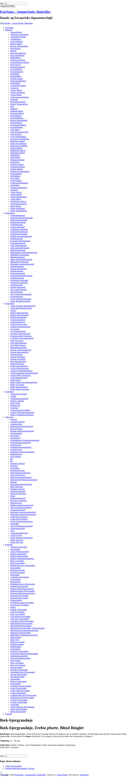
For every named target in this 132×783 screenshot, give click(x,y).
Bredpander (10, 213)
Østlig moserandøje (18, 711)
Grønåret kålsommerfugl (20, 327)
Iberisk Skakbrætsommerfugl (22, 589)
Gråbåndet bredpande (19, 229)
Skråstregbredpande (18, 269)
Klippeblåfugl (16, 116)
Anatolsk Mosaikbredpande (21, 218)
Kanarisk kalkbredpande (20, 241)
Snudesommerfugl (17, 510)
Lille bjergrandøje (17, 612)
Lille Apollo (15, 403)
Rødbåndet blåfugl (17, 150)
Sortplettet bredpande (19, 283)
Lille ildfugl (15, 130)
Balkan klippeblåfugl (18, 120)
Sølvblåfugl (15, 185)
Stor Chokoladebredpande (21, 294)
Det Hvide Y (15, 438)
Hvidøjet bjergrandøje (19, 586)
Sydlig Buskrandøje (18, 688)
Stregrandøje (15, 684)
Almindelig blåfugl (18, 37)
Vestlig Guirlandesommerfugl (22, 412)
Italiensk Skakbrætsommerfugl (22, 593)
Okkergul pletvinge (18, 494)
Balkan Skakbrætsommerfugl (22, 558)
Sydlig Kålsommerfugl (19, 368)
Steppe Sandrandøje (18, 681)
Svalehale (14, 408)
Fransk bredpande (17, 227)
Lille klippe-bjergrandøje (20, 616)
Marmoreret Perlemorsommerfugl (23, 480)
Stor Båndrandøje (17, 677)
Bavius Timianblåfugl (19, 46)
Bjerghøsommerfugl (18, 317)
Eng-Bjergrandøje (17, 572)
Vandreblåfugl (16, 194)
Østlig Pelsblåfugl (17, 208)
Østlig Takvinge (16, 540)
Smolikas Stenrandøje (19, 670)
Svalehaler (9, 392)
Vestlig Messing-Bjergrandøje (22, 707)
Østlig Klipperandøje (18, 709)
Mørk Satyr (15, 640)
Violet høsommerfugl (18, 378)
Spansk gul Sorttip (17, 359)
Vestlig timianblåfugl (18, 197)
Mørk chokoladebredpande (21, 259)
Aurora (13, 310)
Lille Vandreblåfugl (18, 137)
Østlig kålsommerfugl (19, 387)
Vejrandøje (14, 705)
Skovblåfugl (15, 157)
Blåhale (13, 51)
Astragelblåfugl (16, 41)
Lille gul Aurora (16, 341)
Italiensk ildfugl (16, 111)
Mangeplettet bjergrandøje (21, 626)
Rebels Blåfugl (16, 148)
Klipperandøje (16, 600)
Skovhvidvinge (16, 354)
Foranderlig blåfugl (18, 85)
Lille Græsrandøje (17, 614)
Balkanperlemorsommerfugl (21, 426)
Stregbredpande (16, 296)
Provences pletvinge (18, 501)
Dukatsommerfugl (17, 67)
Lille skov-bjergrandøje (19, 619)
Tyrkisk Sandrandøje (18, 702)
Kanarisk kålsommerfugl (20, 334)
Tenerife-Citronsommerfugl (21, 371)
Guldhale (14, 99)
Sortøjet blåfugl (16, 169)
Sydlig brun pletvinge (19, 517)
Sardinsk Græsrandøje (19, 651)
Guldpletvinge (16, 449)
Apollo (13, 396)
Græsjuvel (14, 88)
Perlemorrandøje (17, 644)
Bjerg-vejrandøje (17, 561)
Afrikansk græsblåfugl (19, 34)
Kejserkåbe (14, 468)
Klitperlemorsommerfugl (20, 473)
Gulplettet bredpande (18, 234)
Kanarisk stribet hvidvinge (21, 336)
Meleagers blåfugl (17, 141)
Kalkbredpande (16, 239)
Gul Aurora (15, 329)
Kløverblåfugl (16, 123)
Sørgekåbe (14, 524)
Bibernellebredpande (18, 220)
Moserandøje (15, 637)
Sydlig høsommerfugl (19, 366)
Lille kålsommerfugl (18, 343)
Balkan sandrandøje (18, 554)
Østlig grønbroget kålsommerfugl (23, 382)
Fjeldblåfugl (15, 83)
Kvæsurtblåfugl (16, 127)
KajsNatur (9, 28)
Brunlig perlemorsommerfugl (22, 431)
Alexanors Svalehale (18, 394)
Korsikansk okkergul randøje (22, 603)
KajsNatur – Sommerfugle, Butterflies (25, 11)
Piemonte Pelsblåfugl (18, 146)
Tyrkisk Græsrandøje (18, 700)
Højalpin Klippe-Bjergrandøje (22, 591)
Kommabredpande (17, 243)
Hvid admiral (15, 456)
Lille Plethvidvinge (18, 345)
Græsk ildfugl (16, 95)
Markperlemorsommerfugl (21, 477)
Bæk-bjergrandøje (17, 570)
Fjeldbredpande (16, 225)
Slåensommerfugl (17, 160)
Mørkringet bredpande (19, 262)
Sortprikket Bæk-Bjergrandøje (22, 672)
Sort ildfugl (14, 162)
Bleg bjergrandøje (17, 563)
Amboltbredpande (17, 215)
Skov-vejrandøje (17, 663)
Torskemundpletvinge (19, 533)
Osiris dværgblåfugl (18, 143)
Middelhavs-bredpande (19, 255)
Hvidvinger (9, 303)
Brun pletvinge (16, 429)
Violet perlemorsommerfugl (21, 538)
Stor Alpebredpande (18, 290)
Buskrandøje (15, 568)
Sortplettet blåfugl (17, 167)
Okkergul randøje (17, 642)
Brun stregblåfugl (17, 55)
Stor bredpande (16, 292)
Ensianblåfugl (16, 76)
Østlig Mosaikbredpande (20, 301)
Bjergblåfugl (15, 48)
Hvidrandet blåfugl (18, 102)
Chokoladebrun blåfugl (19, 62)
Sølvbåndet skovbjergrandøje (22, 698)
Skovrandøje (15, 660)
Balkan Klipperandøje (19, 556)
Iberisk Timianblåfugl (19, 104)
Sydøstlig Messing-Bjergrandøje (23, 695)
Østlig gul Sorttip (17, 385)
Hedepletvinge (16, 454)
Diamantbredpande (18, 222)
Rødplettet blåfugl (17, 153)
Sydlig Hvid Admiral (18, 519)
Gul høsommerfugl (18, 331)
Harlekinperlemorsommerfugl (22, 452)
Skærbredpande (16, 271)
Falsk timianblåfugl (18, 81)
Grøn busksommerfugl (19, 97)
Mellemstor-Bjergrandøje (20, 633)
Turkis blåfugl (16, 192)
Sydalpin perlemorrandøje (20, 686)
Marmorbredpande (17, 250)
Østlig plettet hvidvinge (19, 389)
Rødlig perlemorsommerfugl (21, 505)
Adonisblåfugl (16, 32)
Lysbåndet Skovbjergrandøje (22, 621)
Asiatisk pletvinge (17, 422)
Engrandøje (15, 575)
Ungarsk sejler (16, 535)
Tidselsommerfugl (17, 528)
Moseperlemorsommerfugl (21, 484)
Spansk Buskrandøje (18, 674)
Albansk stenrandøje (18, 547)
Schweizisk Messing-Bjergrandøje (24, 654)
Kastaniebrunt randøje (19, 598)
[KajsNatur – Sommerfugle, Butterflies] (16, 23)
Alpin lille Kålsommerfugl (21, 308)
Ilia (11, 459)
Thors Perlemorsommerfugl (21, 526)
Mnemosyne (15, 405)
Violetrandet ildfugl (18, 201)
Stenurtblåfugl (16, 174)
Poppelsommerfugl (18, 498)
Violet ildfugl (15, 199)
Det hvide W (15, 65)
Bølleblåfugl (15, 58)
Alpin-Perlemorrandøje (19, 552)
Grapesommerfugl (17, 322)
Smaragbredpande (17, 273)
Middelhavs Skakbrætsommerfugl (24, 635)
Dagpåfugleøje (16, 433)
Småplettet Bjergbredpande (21, 276)
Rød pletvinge (16, 503)
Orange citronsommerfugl (20, 350)
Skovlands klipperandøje (20, 658)
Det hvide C (15, 436)
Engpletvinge (15, 445)
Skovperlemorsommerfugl (20, 507)
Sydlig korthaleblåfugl (19, 183)
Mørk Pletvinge (16, 487)
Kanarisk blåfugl (17, 113)
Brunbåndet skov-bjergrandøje (22, 565)
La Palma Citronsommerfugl (21, 338)
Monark (13, 482)
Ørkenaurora (15, 380)
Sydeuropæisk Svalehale (20, 410)
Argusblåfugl (15, 39)
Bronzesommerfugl (18, 53)
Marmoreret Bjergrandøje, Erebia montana (27, 628)
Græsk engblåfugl (17, 92)
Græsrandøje (15, 579)
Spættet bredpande (17, 287)
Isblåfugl (13, 109)
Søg (1, 3)
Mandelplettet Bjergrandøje (21, 623)
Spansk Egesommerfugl (20, 171)
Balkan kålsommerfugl (19, 315)
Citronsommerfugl (17, 320)
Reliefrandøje (15, 647)
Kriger (13, 607)
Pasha (12, 496)
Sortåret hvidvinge (17, 357)
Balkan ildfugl (16, 44)
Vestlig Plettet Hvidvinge (20, 375)
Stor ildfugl (14, 178)
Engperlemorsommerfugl (20, 443)
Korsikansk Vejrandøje (19, 605)
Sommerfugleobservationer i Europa (20, 768)
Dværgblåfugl (16, 69)
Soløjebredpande (17, 278)
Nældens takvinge (17, 489)
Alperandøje (15, 549)
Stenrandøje (15, 679)
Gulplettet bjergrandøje (19, 577)
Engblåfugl (14, 74)
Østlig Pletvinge (16, 542)
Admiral (13, 419)
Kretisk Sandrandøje (18, 609)
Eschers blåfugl (16, 79)
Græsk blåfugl (16, 90)
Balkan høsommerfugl (19, 313)
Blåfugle (8, 30)
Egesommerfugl (16, 72)
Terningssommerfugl (18, 188)
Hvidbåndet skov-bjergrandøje (22, 584)
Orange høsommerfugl (19, 352)
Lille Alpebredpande (18, 245)
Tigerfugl (14, 190)
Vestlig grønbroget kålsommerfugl (24, 373)
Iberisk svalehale (17, 401)
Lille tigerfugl (15, 134)
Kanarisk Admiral (17, 463)
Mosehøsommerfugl (18, 347)
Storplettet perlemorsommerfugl (23, 514)
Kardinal (13, 466)
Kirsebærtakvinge (17, 470)
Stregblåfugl (15, 176)
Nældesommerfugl (17, 491)
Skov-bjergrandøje (17, 665)
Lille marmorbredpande (19, 248)
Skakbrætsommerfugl (19, 656)
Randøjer (9, 545)
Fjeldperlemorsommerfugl (20, 447)
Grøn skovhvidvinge (18, 324)
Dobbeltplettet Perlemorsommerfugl (24, 440)
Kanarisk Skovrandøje (19, 596)
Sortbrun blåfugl (17, 164)
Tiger (12, 531)
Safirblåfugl (15, 155)
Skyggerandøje (16, 667)
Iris (11, 461)
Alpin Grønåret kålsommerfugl (22, 306)
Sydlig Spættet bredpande (20, 299)
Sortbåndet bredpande (19, 280)
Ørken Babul (15, 206)
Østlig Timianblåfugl (18, 211)
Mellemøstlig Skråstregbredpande (24, 252)
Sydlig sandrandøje (18, 693)
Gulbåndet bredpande (19, 232)
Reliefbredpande (17, 266)
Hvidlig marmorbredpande (21, 236)
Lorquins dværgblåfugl (19, 139)
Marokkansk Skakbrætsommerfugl (24, 630)
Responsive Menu (7, 6)
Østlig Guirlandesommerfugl (22, 415)
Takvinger (9, 417)
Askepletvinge (16, 424)
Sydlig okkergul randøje (20, 691)
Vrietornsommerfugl (18, 204)
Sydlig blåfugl (16, 181)
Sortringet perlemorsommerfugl (23, 512)
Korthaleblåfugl (16, 118)
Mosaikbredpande (17, 257)
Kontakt (8, 714)
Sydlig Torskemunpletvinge (21, 521)
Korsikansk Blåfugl (18, 125)
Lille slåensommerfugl (19, 132)
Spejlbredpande (16, 285)
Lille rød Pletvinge (17, 475)
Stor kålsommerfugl (18, 361)
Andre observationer (13, 766)
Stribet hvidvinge (17, 364)
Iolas (12, 106)
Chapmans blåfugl (17, 60)
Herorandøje (15, 582)
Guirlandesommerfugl (19, 398)
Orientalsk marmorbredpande (22, 264)
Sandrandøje (15, 649)
